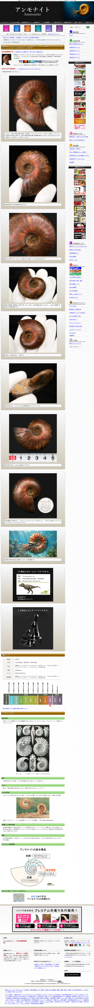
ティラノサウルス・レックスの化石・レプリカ (34, 994)
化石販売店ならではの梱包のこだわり (79, 155)
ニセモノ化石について (13, 1003)
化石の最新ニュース (74, 284)
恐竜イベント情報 (14, 1000)
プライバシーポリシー (75, 322)
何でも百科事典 (73, 290)
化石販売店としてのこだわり (77, 159)
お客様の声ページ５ (74, 57)
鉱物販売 (68, 996)
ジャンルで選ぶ (16, 22)
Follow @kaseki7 (74, 974)
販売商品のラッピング (38, 1000)
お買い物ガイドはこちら (53, 34)
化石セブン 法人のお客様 (46, 1001)
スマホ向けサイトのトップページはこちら (29, 68)
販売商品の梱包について (74, 1000)
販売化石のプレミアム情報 (62, 1001)
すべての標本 (8, 994)
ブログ (71, 35)
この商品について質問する (22, 51)
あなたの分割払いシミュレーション (81, 942)
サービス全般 (30, 998)
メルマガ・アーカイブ (75, 329)
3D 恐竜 (26, 990)
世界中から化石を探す (75, 249)
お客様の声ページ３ (74, 50)
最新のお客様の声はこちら (76, 44)
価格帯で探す (67, 22)
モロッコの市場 (25, 1003)
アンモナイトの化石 (78, 994)
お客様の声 (36, 22)
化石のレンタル (73, 260)
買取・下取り (78, 22)
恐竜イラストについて (75, 343)
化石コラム (89, 22)
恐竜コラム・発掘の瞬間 (60, 1000)
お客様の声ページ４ (74, 54)
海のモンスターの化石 (19, 996)
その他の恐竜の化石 (66, 994)
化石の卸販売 (72, 256)
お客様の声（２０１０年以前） (77, 312)
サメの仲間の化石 (31, 996)
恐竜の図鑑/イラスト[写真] (52, 964)
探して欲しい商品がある (36, 51)
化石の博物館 (72, 287)
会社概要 (47, 22)
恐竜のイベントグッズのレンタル (78, 246)
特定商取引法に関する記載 (19, 998)
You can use (72, 333)
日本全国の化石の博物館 (37, 1003)
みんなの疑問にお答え (75, 316)
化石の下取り (19, 1001)
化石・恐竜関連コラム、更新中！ (78, 152)
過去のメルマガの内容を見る (77, 140)
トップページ (5, 22)
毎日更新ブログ (26, 22)
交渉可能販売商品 (26, 1000)
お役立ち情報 (39, 998)
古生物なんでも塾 (38, 964)
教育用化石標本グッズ (59, 996)
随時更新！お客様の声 (75, 309)
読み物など (47, 998)
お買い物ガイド (73, 319)
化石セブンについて (83, 996)
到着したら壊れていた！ (75, 294)
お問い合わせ (57, 22)
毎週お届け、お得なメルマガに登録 (78, 136)
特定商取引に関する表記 (75, 326)
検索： (72, 27)
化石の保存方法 (80, 998)
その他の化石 (40, 996)
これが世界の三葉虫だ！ (75, 277)
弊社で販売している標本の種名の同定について (15, 708)
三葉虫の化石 (17, 994)
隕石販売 (74, 996)
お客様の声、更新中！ (75, 148)
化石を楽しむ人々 (74, 297)
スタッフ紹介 (72, 306)
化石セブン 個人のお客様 (31, 1001)
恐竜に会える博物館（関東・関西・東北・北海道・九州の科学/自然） (63, 990)
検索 (88, 27)
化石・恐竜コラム (69, 998)
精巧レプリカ (48, 996)
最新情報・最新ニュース (57, 998)
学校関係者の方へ (74, 253)
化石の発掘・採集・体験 (75, 280)
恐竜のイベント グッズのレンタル (14, 990)
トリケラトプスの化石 (54, 994)
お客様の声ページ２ (74, 47)
